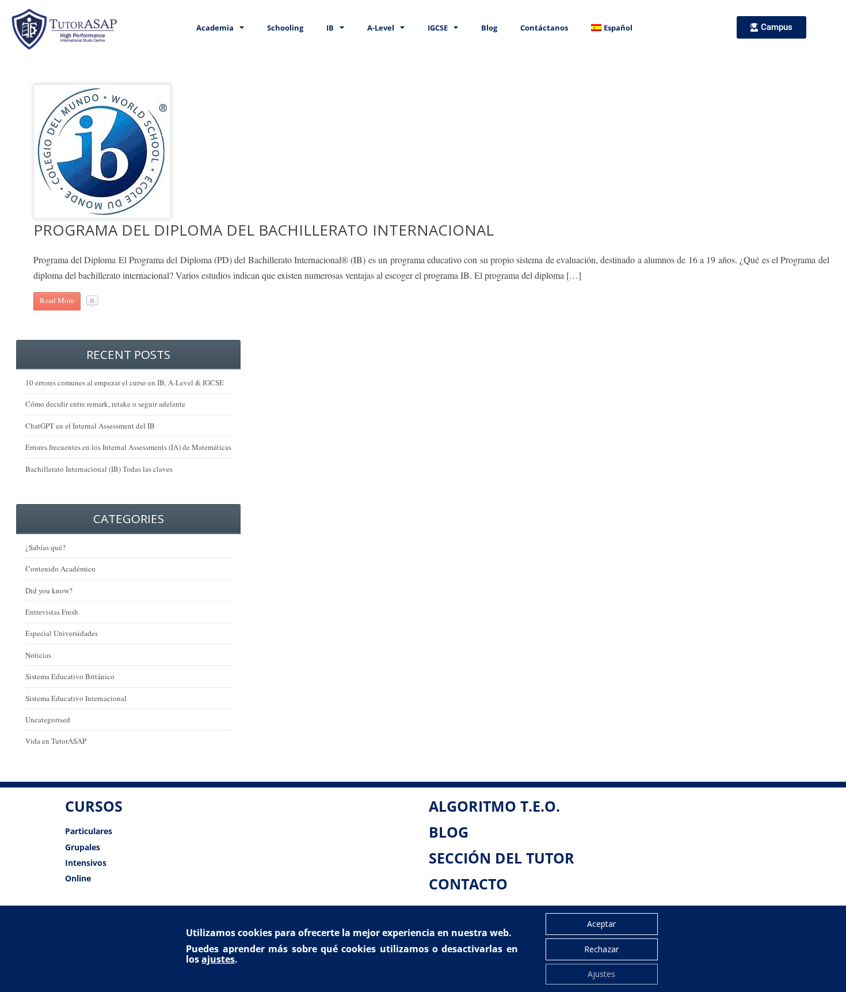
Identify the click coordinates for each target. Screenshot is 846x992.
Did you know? (49, 590)
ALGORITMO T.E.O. (494, 806)
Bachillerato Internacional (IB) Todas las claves (99, 469)
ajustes (218, 959)
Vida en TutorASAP (55, 741)
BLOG (448, 832)
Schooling (285, 27)
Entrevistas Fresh (51, 612)
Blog (489, 27)
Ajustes (601, 973)
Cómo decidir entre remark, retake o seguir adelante (105, 404)
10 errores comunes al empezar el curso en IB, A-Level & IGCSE (124, 382)
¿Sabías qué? (45, 547)
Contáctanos (544, 27)
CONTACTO (468, 883)
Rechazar (601, 949)
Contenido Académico (60, 568)
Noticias (38, 655)
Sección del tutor (501, 858)
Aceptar (601, 923)
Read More (57, 300)
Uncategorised (47, 719)
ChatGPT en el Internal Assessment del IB (90, 426)
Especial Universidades (61, 633)
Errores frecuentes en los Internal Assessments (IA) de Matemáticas (128, 447)
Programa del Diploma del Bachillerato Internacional (263, 229)
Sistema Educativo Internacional (76, 698)
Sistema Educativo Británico (70, 676)
